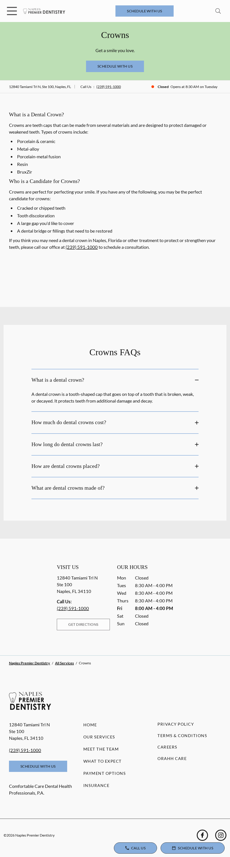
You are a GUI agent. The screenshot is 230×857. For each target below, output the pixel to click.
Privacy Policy (175, 724)
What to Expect (102, 761)
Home (90, 724)
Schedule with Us (144, 11)
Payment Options (104, 773)
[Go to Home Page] (44, 11)
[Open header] (12, 11)
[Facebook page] (202, 835)
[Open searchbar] (218, 11)
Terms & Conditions (182, 735)
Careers (167, 747)
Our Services (99, 736)
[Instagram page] (220, 835)
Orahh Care (172, 758)
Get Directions (83, 624)
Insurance (96, 785)
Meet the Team (101, 749)
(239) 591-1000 (108, 86)
